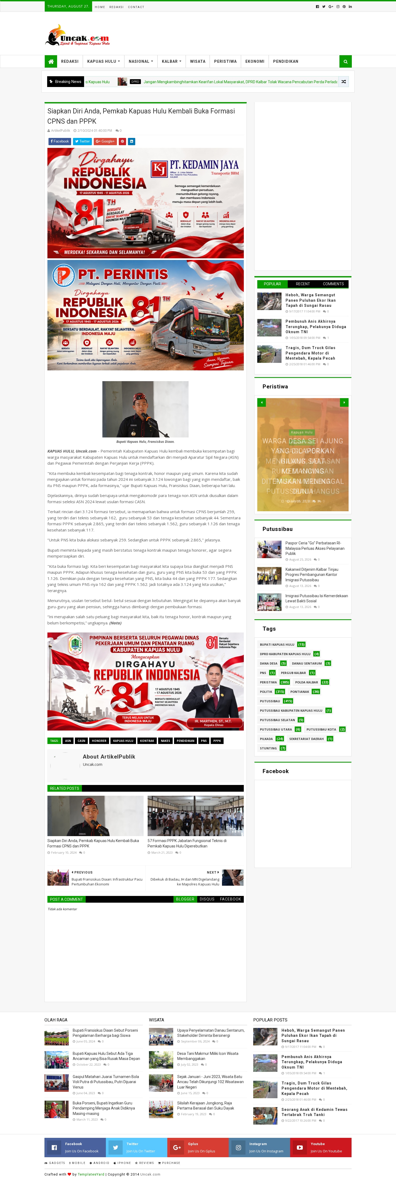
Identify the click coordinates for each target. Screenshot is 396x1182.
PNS (204, 741)
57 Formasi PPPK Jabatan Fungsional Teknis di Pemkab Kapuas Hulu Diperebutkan (187, 843)
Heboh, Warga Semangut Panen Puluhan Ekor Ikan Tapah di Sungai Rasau (311, 300)
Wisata (198, 61)
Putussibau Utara (276, 729)
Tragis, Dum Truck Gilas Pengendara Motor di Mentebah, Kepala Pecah (311, 353)
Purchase (170, 1163)
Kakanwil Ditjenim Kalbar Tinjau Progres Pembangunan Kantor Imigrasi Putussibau (312, 574)
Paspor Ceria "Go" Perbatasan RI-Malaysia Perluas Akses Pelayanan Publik (315, 548)
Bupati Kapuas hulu (277, 644)
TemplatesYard (91, 1174)
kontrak (147, 741)
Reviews (146, 1163)
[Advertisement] (297, 185)
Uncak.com (150, 1174)
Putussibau (270, 701)
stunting (268, 748)
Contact (136, 7)
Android (101, 1163)
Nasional (139, 61)
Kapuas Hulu (101, 61)
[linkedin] (350, 6)
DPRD (94, 82)
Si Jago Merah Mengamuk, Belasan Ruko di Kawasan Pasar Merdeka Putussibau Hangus (303, 471)
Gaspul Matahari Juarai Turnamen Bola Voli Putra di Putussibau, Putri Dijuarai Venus (106, 1082)
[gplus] (331, 6)
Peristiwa (225, 61)
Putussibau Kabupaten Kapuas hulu (291, 710)
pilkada (266, 739)
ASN (68, 741)
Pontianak (299, 692)
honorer (99, 741)
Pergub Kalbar (293, 673)
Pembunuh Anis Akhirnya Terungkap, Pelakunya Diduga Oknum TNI (316, 326)
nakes (165, 741)
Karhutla (334, 82)
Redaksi (116, 7)
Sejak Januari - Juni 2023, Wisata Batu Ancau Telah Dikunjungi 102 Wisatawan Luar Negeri (210, 1082)
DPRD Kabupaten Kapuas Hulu (285, 654)
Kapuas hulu (123, 741)
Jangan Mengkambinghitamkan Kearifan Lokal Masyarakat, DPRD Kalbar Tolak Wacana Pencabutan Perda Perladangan (203, 82)
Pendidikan (285, 61)
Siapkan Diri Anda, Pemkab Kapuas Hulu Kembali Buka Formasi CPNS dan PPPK (93, 843)
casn (81, 741)
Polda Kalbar (306, 682)
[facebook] (317, 6)
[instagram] (338, 6)
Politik (266, 692)
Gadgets (56, 1163)
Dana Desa (268, 663)
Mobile (78, 1163)
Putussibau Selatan (277, 720)
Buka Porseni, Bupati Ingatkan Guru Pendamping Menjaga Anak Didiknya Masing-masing (104, 1108)
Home (100, 7)
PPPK (217, 741)
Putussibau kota (321, 729)
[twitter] (323, 6)
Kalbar (170, 61)
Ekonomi (255, 61)
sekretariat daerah (306, 739)
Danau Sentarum (307, 663)
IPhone (123, 1163)
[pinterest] (344, 6)
